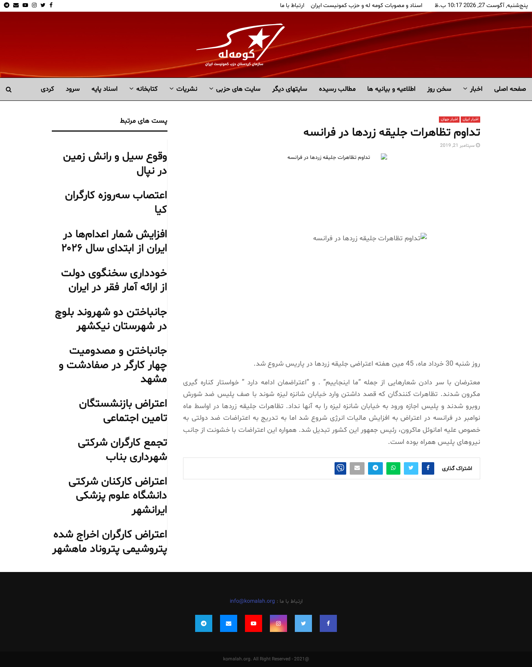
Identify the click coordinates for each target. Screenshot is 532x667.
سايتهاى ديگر (289, 88)
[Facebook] (328, 623)
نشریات (186, 88)
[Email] (228, 623)
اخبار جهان (449, 119)
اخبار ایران (470, 119)
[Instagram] (278, 623)
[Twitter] (303, 623)
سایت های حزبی (238, 88)
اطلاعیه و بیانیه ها (391, 88)
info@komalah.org (252, 601)
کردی (47, 88)
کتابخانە (147, 88)
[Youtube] (253, 623)
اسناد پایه (105, 88)
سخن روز (439, 88)
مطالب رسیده (337, 88)
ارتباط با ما (292, 6)
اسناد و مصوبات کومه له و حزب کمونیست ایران (366, 6)
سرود (73, 88)
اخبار (476, 88)
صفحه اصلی (510, 88)
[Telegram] (203, 623)
